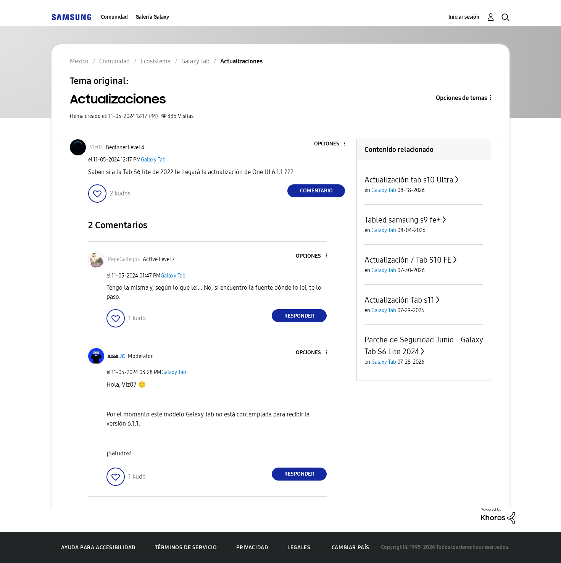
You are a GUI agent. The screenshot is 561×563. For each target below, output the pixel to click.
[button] (332, 144)
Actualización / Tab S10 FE (407, 260)
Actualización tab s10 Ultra (408, 179)
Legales (298, 547)
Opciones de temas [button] (461, 98)
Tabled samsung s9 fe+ (402, 219)
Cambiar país (350, 547)
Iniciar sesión (463, 17)
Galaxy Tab (153, 159)
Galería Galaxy (152, 17)
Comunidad (114, 17)
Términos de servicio (186, 547)
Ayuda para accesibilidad (98, 547)
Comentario (316, 190)
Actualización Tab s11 (399, 300)
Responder (299, 316)
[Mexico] (71, 17)
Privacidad (252, 547)
